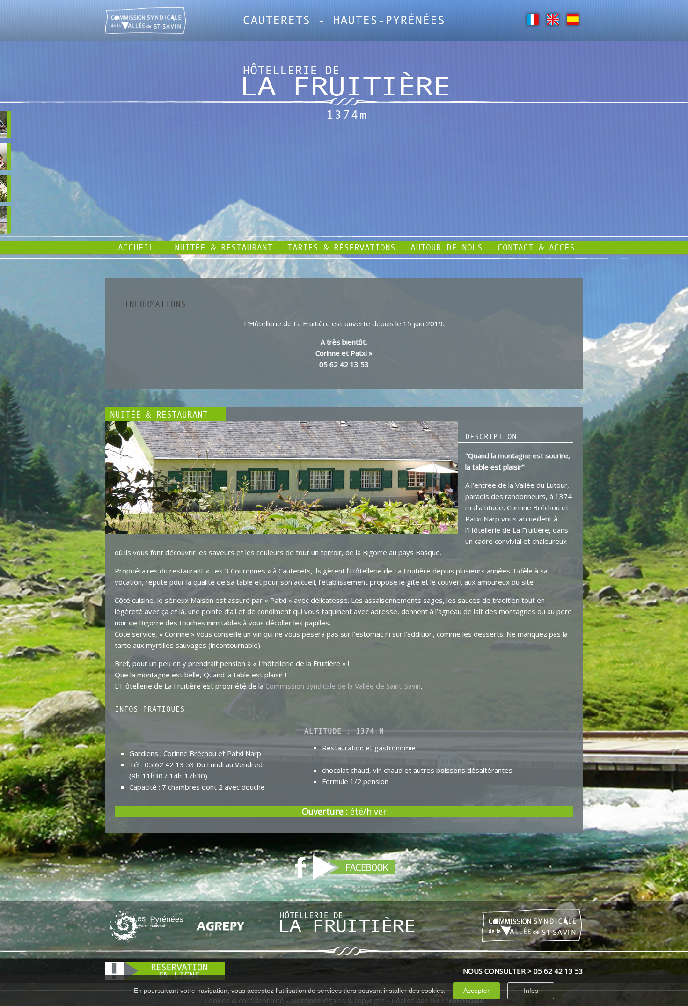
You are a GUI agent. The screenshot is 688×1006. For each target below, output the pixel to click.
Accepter (476, 990)
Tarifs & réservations (341, 247)
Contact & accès (536, 247)
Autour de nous (446, 247)
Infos (531, 990)
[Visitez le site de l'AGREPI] (220, 925)
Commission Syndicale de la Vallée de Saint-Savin (343, 685)
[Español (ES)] (573, 18)
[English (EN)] (552, 18)
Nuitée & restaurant (223, 247)
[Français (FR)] (532, 18)
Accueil (136, 247)
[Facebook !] (344, 866)
